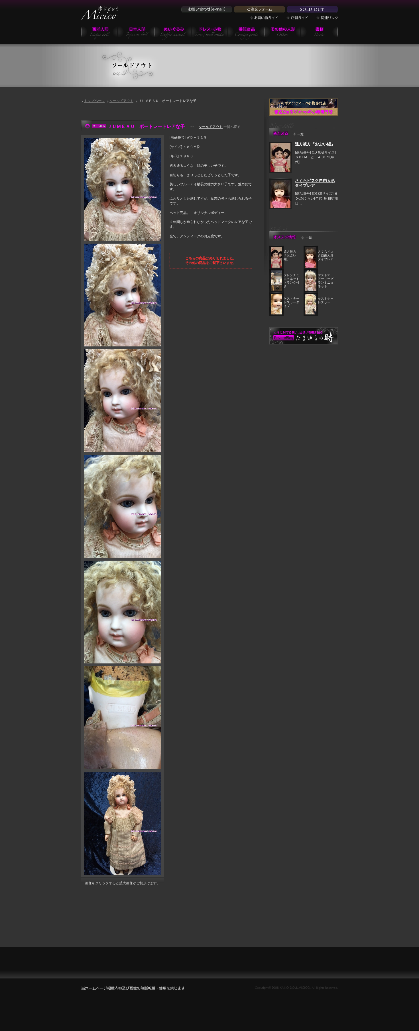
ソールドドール (312, 9)
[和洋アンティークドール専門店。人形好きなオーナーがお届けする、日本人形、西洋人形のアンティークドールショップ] (99, 18)
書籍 (319, 33)
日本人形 (136, 33)
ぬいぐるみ (173, 33)
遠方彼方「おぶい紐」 (315, 144)
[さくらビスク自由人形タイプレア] (280, 207)
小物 (209, 33)
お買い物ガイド (264, 18)
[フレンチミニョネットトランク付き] (276, 290)
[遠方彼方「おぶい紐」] (280, 170)
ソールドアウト (121, 101)
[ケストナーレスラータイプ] (276, 313)
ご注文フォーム (259, 9)
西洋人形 (99, 33)
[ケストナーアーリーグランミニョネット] (310, 290)
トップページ (94, 101)
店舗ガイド (297, 18)
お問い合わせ (206, 9)
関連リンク (327, 18)
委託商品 (246, 33)
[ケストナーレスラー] (310, 313)
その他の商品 (282, 33)
